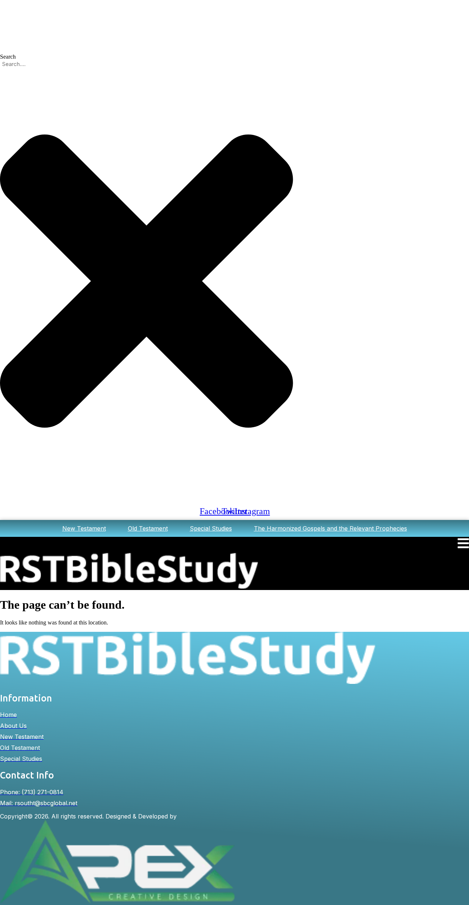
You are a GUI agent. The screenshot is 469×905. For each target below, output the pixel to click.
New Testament (84, 528)
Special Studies (211, 528)
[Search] (2, 499)
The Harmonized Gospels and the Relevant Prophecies (330, 528)
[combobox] (40, 64)
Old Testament (148, 528)
